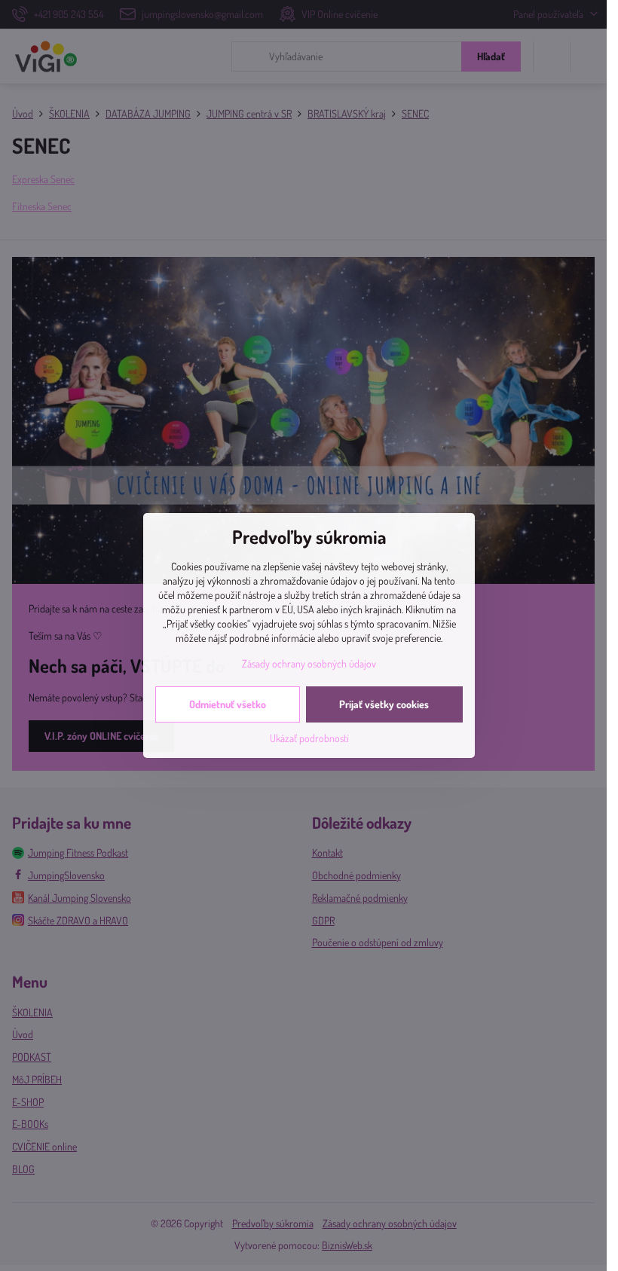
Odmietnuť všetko (227, 704)
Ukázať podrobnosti (309, 738)
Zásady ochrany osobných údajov (309, 663)
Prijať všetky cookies (384, 704)
